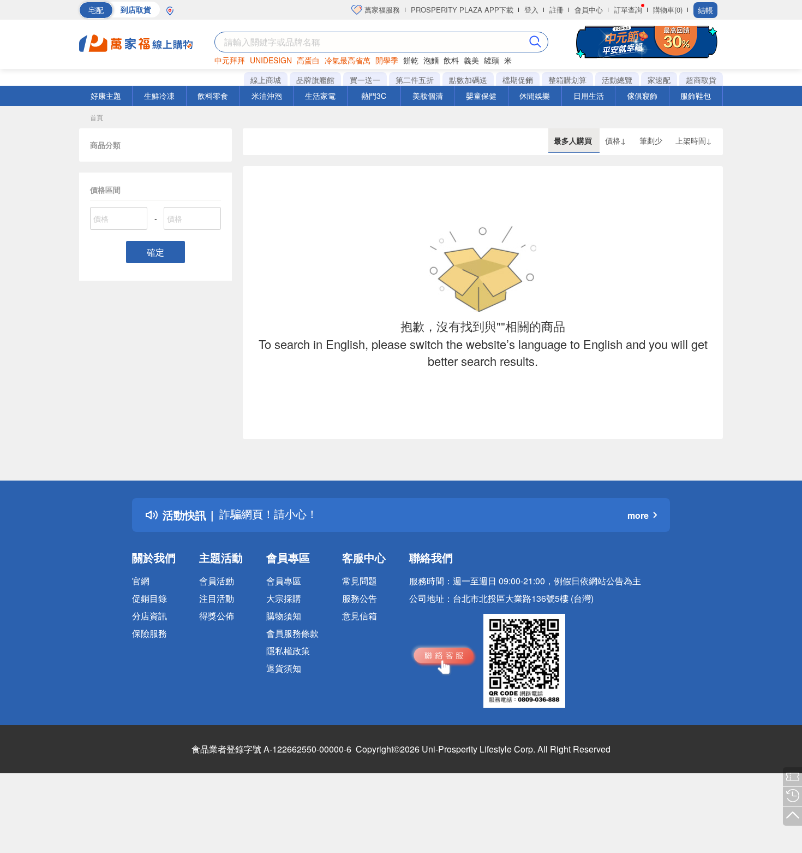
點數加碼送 (468, 79)
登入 (531, 9)
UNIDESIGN (271, 60)
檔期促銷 (517, 79)
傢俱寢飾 (642, 95)
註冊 (556, 9)
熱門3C (373, 95)
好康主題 (106, 95)
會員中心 (588, 9)
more (638, 515)
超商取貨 (701, 79)
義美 (471, 60)
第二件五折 (415, 79)
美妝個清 (427, 95)
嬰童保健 (481, 95)
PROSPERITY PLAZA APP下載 (462, 9)
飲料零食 (212, 95)
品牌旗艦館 (315, 79)
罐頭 (491, 60)
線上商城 (265, 79)
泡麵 (431, 60)
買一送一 (365, 79)
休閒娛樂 (534, 95)
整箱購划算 (567, 79)
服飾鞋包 (695, 95)
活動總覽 (617, 79)
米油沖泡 (267, 95)
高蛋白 (308, 60)
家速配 (659, 79)
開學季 (386, 60)
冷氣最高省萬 (347, 60)
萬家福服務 (381, 9)
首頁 (96, 117)
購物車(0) (668, 9)
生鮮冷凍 (159, 95)
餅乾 (410, 60)
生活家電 (320, 95)
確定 (155, 252)
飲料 (451, 60)
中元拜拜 (229, 60)
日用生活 (588, 95)
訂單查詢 (628, 9)
